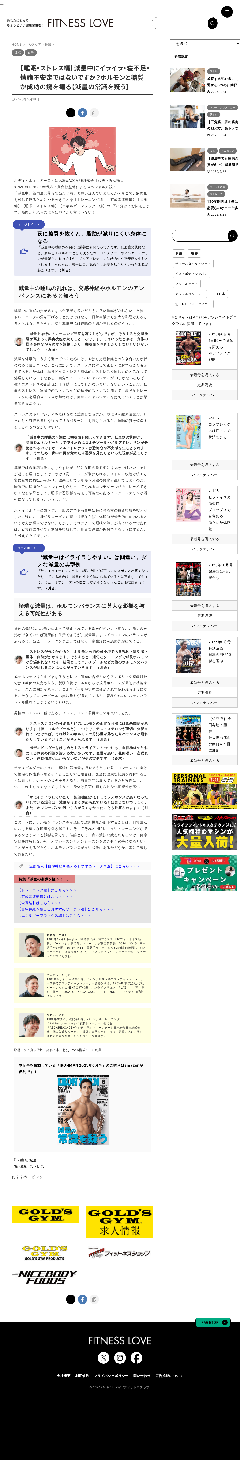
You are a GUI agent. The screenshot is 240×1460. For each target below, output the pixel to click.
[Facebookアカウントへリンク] (136, 1361)
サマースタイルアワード (193, 263)
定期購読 (204, 385)
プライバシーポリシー (111, 1376)
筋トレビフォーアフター (193, 304)
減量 (33, 1160)
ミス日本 (218, 294)
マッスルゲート (186, 284)
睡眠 (23, 1160)
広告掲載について (169, 1376)
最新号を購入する (205, 375)
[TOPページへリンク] (59, 23)
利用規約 (82, 1376)
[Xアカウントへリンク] (103, 1361)
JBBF (194, 253)
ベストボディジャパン (191, 274)
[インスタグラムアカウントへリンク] (120, 1361)
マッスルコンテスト (189, 294)
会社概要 (64, 1376)
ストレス (37, 1166)
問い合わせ (142, 1376)
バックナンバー (205, 395)
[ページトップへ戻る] (213, 1324)
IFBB (178, 253)
